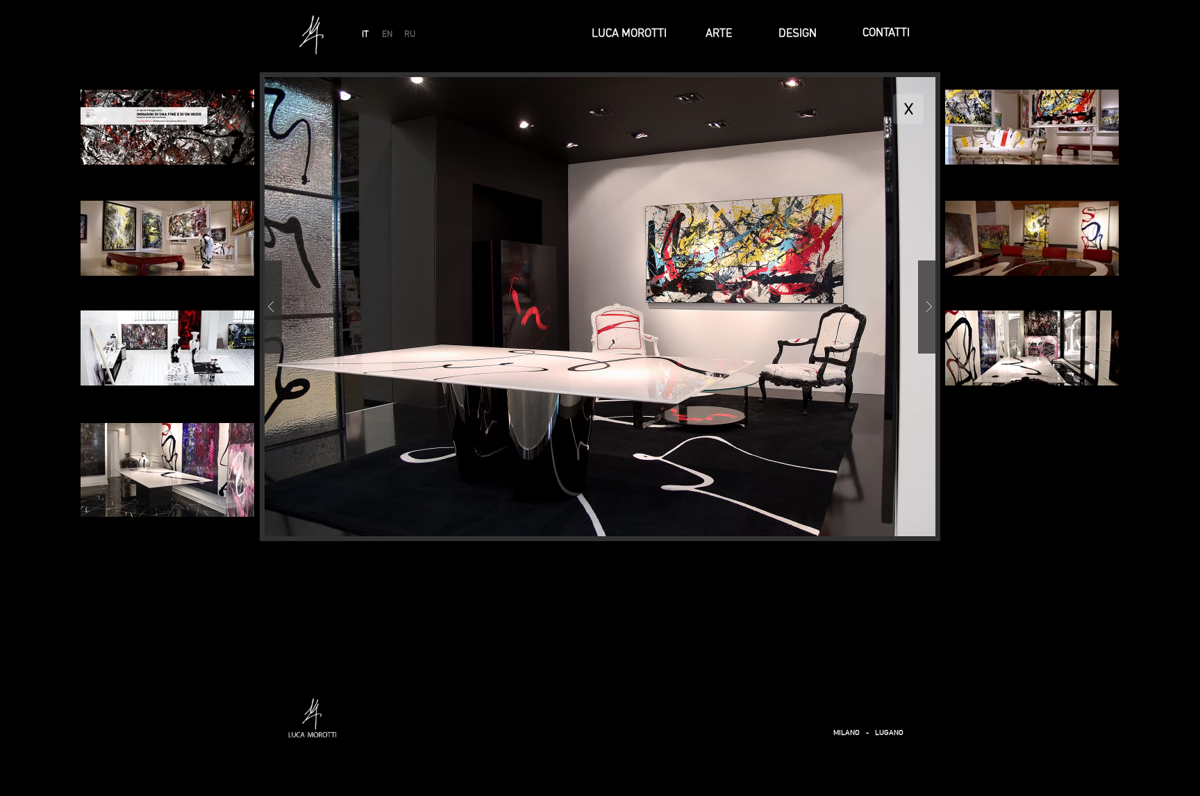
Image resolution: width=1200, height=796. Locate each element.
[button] (600, 306)
